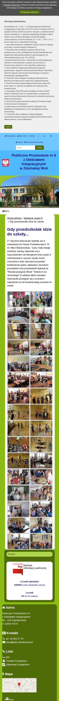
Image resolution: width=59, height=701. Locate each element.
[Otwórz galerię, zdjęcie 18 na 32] (41, 428)
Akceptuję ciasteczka (30, 12)
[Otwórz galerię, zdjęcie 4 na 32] (41, 315)
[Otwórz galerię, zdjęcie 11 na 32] (18, 380)
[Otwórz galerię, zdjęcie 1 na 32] (18, 299)
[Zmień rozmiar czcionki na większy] (44, 136)
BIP (7, 657)
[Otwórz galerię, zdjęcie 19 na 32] (18, 444)
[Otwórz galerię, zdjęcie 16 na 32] (41, 412)
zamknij (8, 127)
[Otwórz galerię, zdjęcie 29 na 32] (18, 525)
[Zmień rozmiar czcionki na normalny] (38, 136)
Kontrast (20, 142)
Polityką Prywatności (12, 5)
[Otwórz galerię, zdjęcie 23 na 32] (18, 477)
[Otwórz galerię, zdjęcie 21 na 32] (18, 460)
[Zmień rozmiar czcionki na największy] (51, 136)
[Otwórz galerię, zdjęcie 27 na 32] (18, 509)
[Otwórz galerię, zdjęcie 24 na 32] (41, 477)
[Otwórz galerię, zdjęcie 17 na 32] (18, 428)
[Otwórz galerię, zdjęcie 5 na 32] (18, 331)
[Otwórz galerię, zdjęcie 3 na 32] (18, 315)
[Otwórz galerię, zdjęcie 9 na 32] (18, 363)
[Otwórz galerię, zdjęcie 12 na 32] (41, 380)
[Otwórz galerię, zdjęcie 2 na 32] (41, 299)
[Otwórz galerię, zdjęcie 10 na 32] (41, 363)
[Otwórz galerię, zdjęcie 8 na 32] (41, 347)
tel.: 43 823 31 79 (14, 638)
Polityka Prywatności (16, 661)
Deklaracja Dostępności (17, 664)
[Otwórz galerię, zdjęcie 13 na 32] (18, 396)
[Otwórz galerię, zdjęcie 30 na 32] (41, 525)
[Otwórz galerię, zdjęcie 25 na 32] (18, 493)
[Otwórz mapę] (19, 685)
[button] (3, 192)
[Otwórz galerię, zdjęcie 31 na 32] (18, 541)
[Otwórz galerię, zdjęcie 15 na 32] (18, 412)
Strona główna (11, 136)
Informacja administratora (34, 142)
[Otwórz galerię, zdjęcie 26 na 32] (41, 493)
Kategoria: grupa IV (33, 218)
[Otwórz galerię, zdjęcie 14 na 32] (41, 396)
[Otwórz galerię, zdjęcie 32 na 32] (41, 541)
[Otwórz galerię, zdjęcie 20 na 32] (41, 444)
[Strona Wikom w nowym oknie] (8, 698)
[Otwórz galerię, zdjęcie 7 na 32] (18, 347)
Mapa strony (22, 136)
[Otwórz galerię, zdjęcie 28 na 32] (41, 509)
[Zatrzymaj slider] (29, 205)
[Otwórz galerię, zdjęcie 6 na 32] (41, 331)
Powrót (11, 554)
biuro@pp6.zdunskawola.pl (19, 642)
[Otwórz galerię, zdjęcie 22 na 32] (41, 460)
